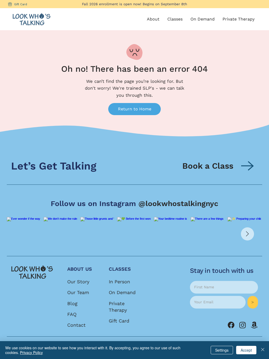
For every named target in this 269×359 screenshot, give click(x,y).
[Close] (263, 350)
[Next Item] (247, 233)
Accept (246, 350)
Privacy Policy (31, 352)
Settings (222, 350)
